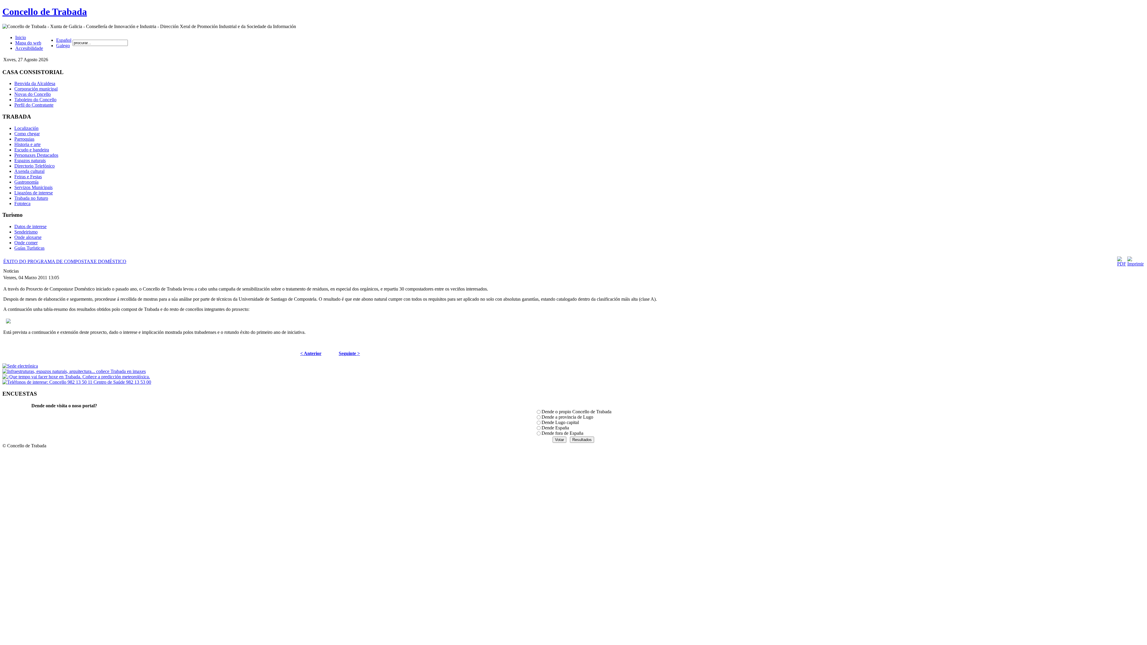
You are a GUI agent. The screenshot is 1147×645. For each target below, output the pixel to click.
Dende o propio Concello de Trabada (576, 411)
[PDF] (1121, 263)
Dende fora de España (562, 433)
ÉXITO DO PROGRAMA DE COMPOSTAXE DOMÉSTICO (64, 261)
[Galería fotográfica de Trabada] (74, 371)
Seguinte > (349, 353)
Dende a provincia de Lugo (567, 417)
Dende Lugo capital (560, 422)
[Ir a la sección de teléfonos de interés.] (76, 382)
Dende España (555, 427)
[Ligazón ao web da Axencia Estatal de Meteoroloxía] (76, 376)
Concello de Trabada (44, 11)
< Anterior (310, 353)
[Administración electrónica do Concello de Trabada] (20, 365)
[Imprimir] (1135, 263)
